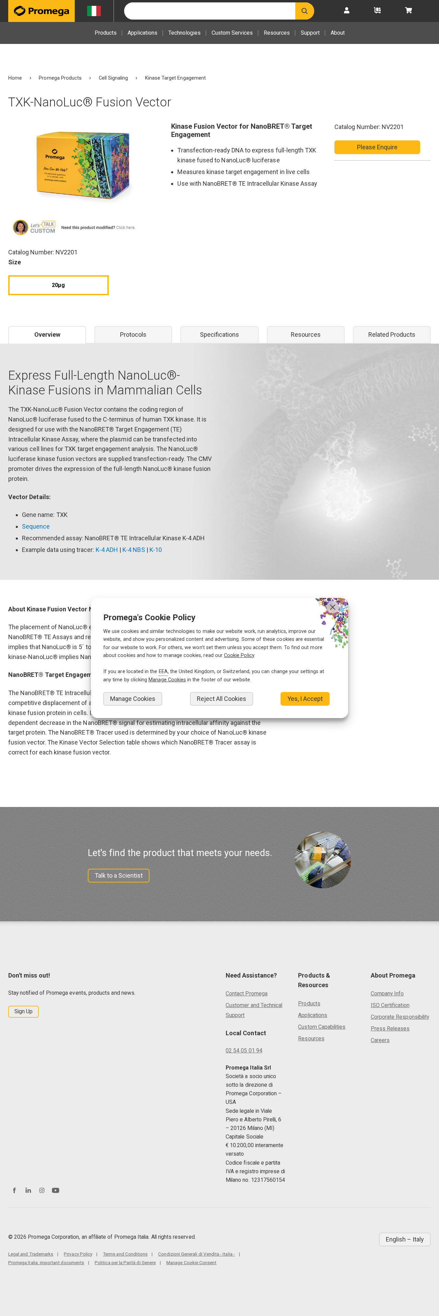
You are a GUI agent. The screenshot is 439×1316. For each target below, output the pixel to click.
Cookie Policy (239, 655)
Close (333, 607)
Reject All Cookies (221, 698)
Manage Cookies (132, 698)
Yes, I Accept (305, 698)
